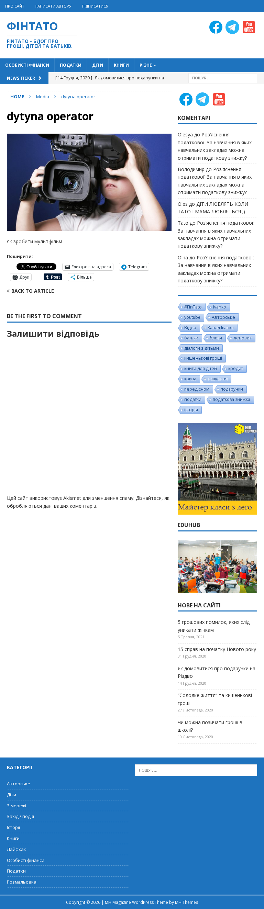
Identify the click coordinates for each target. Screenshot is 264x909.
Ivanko (219, 307)
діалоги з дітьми (201, 348)
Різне (146, 65)
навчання (218, 379)
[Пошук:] (222, 77)
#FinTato (193, 307)
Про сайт (14, 6)
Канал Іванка (221, 327)
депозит (242, 338)
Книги (121, 65)
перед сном (196, 389)
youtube (192, 317)
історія (191, 410)
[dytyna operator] (89, 227)
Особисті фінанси (27, 65)
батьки (191, 338)
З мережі (16, 806)
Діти (97, 65)
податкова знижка (231, 399)
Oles (183, 204)
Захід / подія (20, 816)
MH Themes (186, 902)
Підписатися (95, 6)
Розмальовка (21, 882)
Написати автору (53, 6)
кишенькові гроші (203, 358)
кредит (235, 368)
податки (192, 399)
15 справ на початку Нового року (217, 649)
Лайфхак (16, 849)
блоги (216, 338)
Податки (70, 65)
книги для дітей (200, 368)
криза (190, 379)
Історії (13, 827)
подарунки (232, 389)
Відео (190, 327)
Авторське (223, 317)
